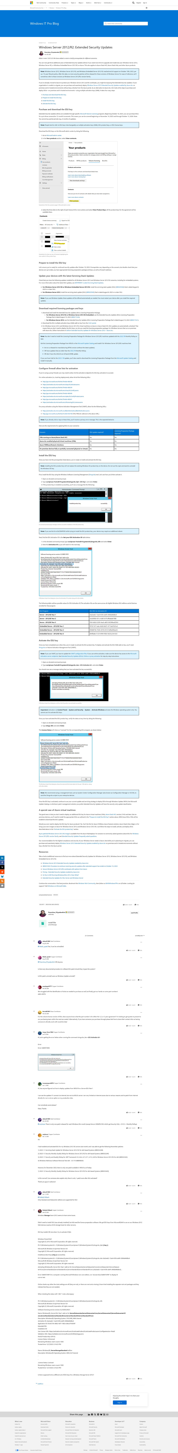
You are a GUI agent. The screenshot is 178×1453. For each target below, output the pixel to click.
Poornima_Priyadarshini (51, 52)
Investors (142, 1436)
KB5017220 (75, 317)
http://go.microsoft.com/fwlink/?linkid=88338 (57, 381)
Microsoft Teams (92, 1439)
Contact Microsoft (93, 1450)
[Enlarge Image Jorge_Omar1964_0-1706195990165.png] (56, 1062)
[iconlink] (42, 923)
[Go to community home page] (31, 2)
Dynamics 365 (92, 1430)
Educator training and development (73, 1439)
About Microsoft (143, 1427)
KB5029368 (120, 287)
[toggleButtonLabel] (146, 8)
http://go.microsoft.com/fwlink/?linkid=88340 (57, 393)
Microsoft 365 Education (70, 1433)
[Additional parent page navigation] (46, 8)
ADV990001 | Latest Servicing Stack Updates (89, 283)
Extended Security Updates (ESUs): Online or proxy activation (80, 656)
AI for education (68, 1445)
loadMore (40, 1384)
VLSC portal (92, 323)
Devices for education (70, 1427)
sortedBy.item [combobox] (139, 935)
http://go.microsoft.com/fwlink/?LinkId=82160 (57, 414)
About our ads (147, 1450)
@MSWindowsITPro (112, 883)
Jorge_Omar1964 (48, 1032)
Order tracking (44, 1436)
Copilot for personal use (20, 1436)
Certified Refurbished (45, 1439)
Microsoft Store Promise (46, 1442)
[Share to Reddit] (98, 1414)
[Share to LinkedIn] (89, 1414)
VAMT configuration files (79, 654)
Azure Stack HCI (111, 814)
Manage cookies (108, 1450)
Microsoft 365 (92, 1433)
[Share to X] (95, 1414)
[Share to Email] (107, 1414)
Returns (42, 1433)
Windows (52, 8)
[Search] (133, 3)
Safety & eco (133, 1450)
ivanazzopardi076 (48, 1083)
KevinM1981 (46, 1011)
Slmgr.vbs (92, 474)
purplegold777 (47, 986)
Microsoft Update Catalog (86, 343)
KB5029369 (90, 292)
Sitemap (85, 1450)
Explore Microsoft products (21, 1442)
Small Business (92, 1445)
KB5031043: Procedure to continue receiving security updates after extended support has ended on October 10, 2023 (80, 866)
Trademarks (125, 1450)
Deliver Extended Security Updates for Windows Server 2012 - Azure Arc (89, 330)
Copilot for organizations (20, 1433)
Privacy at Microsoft (144, 1433)
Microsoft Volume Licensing (89, 114)
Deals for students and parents (72, 1442)
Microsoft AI (91, 1424)
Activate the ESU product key (63, 829)
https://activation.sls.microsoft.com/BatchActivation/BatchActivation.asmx (66, 411)
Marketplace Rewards (120, 1442)
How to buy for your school (71, 1436)
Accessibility (142, 1442)
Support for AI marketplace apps (122, 1433)
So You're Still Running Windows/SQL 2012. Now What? (61, 875)
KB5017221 (134, 320)
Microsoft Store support (46, 1430)
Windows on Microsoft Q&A (57, 886)
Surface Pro (17, 1424)
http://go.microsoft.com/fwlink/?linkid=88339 (57, 387)
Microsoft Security (93, 1427)
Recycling (140, 1450)
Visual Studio (118, 1445)
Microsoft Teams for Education (72, 1430)
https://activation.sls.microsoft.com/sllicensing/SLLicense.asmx (63, 402)
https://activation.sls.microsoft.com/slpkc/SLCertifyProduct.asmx (63, 396)
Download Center (45, 1427)
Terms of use (117, 1450)
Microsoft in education (70, 1424)
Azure (116, 1424)
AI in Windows (18, 1439)
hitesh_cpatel (43, 946)
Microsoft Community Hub (36, 8)
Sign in (120, 1402)
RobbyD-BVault (44, 1197)
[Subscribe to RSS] (104, 1414)
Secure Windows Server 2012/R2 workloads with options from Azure (65, 869)
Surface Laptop (18, 1427)
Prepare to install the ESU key (99, 817)
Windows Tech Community (86, 883)
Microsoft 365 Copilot (94, 1442)
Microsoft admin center (54, 135)
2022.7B (122, 336)
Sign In (145, 3)
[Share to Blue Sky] (101, 1414)
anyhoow (42, 1124)
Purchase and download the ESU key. (54, 95)
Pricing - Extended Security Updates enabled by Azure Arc (61, 872)
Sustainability (143, 1445)
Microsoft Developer (119, 1427)
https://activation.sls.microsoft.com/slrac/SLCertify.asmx (60, 390)
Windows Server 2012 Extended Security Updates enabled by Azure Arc (110, 85)
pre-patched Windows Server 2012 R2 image (54, 834)
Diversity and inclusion (145, 1439)
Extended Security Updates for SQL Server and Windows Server (63, 878)
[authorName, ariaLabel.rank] (41, 53)
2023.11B (61, 358)
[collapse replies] (34, 941)
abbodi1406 (46, 941)
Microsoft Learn (118, 1430)
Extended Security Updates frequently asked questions (79, 836)
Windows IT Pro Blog (61, 8)
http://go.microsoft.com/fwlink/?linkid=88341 (57, 399)
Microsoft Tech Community (121, 1436)
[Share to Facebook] (92, 1414)
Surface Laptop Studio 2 (20, 1430)
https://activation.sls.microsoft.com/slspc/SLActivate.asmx (61, 384)
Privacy (101, 1450)
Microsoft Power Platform (94, 1436)
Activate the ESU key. (49, 103)
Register (138, 3)
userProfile (134, 913)
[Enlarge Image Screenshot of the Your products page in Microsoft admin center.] (78, 172)
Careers (141, 1424)
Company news (143, 1430)
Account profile (44, 1424)
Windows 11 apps (19, 1445)
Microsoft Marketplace (120, 1439)
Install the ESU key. (49, 101)
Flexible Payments (45, 1445)
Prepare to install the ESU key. (52, 98)
